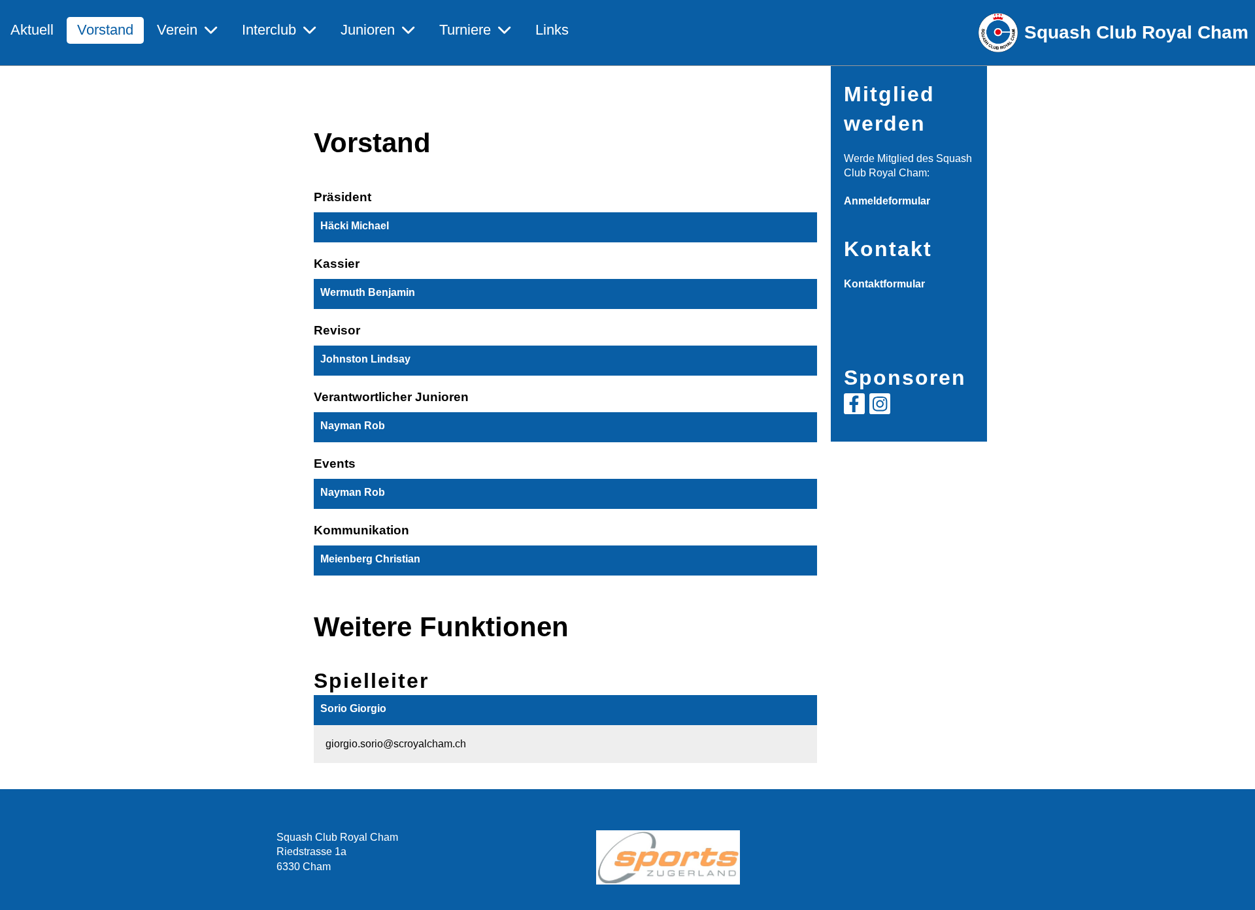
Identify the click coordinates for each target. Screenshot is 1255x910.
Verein (177, 30)
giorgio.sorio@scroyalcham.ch (396, 743)
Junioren (368, 30)
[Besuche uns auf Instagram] (879, 407)
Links (552, 30)
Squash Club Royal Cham (1136, 32)
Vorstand (105, 30)
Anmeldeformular (887, 200)
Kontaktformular (884, 283)
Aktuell (32, 30)
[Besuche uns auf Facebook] (854, 407)
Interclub (269, 30)
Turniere (465, 30)
